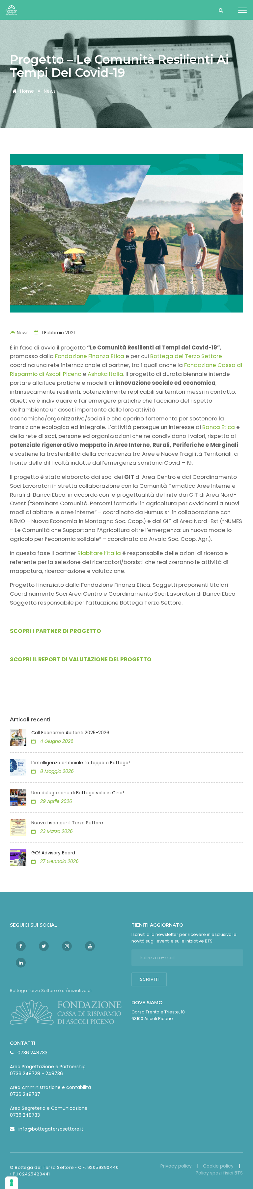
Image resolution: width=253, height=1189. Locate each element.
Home (26, 91)
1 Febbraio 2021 (57, 332)
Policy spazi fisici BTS (219, 1173)
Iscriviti (149, 979)
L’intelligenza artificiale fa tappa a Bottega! (81, 762)
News (50, 91)
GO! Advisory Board (53, 852)
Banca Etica (219, 427)
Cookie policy (219, 1166)
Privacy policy (176, 1166)
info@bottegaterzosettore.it (50, 1129)
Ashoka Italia (105, 374)
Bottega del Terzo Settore (186, 356)
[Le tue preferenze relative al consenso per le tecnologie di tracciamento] (11, 1182)
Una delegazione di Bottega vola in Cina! (77, 792)
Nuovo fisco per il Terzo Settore (67, 822)
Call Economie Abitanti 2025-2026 (70, 732)
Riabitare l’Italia (99, 553)
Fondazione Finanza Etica (90, 356)
